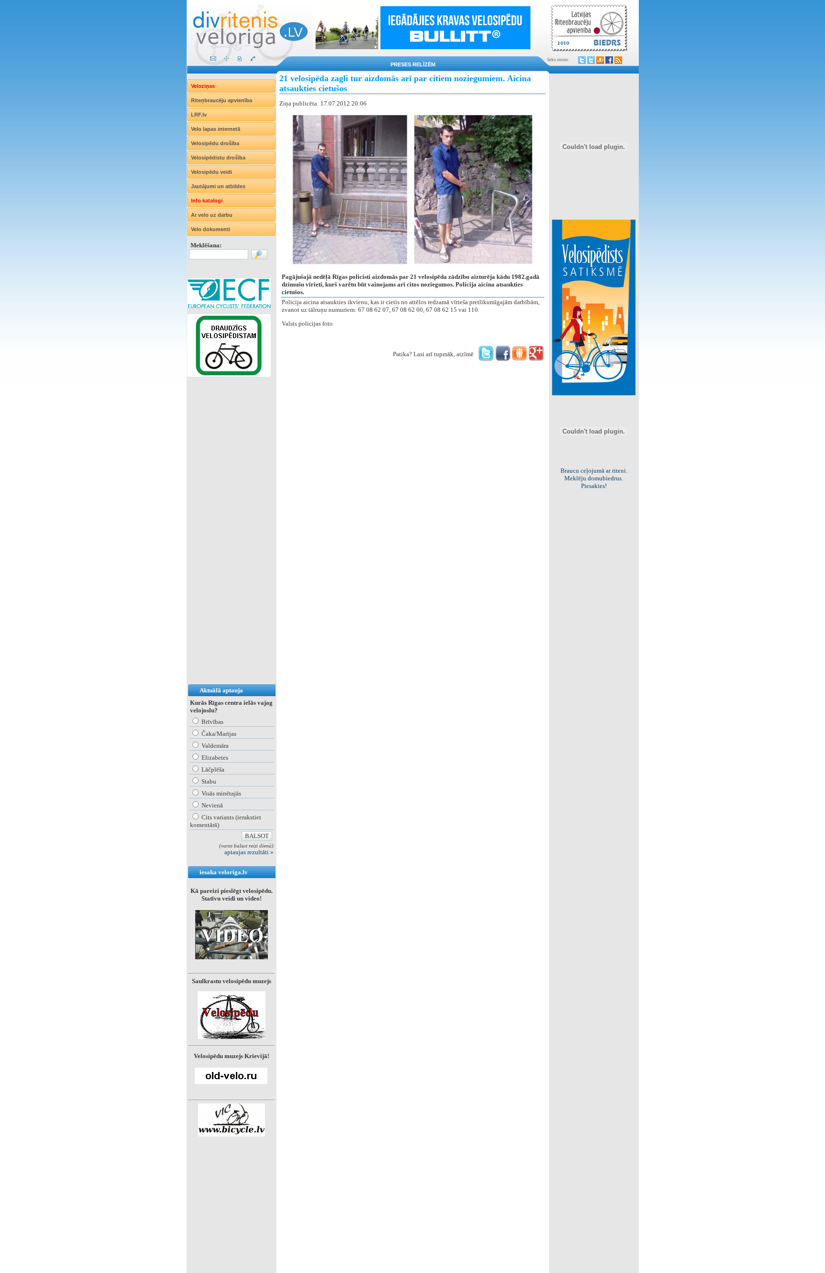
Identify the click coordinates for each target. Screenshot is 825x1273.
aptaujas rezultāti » (249, 852)
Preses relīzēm (413, 64)
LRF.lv (199, 114)
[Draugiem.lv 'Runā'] (519, 358)
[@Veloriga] (582, 60)
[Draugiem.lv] (600, 60)
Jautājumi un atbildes (218, 186)
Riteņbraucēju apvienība (221, 100)
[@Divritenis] (591, 60)
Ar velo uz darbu (212, 215)
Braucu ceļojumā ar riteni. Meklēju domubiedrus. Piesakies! (594, 478)
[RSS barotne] (618, 60)
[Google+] (536, 358)
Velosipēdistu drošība (218, 157)
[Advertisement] (225, 540)
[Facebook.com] (609, 60)
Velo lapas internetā (215, 129)
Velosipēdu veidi (211, 172)
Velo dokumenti (210, 229)
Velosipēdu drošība (215, 143)
